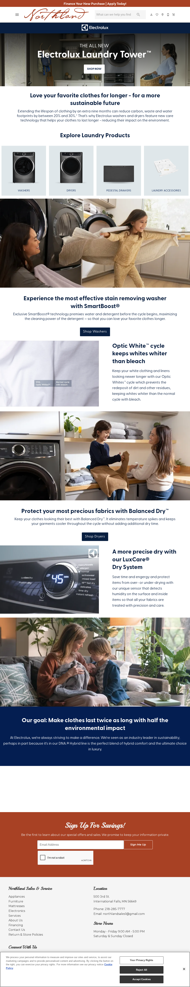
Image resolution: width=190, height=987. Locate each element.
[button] (17, 14)
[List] (157, 14)
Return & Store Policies (26, 934)
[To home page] (56, 15)
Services (15, 915)
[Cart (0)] (173, 14)
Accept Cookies (141, 979)
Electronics (17, 911)
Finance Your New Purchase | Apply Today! (95, 3)
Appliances (17, 896)
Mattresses (16, 906)
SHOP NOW (94, 69)
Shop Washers (95, 331)
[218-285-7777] (168, 14)
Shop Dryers (95, 536)
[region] (95, 969)
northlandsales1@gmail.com (124, 914)
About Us (15, 920)
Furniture (16, 901)
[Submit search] (138, 14)
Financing (16, 925)
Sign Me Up (138, 844)
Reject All (141, 969)
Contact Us (17, 930)
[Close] (184, 969)
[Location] (162, 14)
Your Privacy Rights (141, 960)
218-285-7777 (115, 909)
